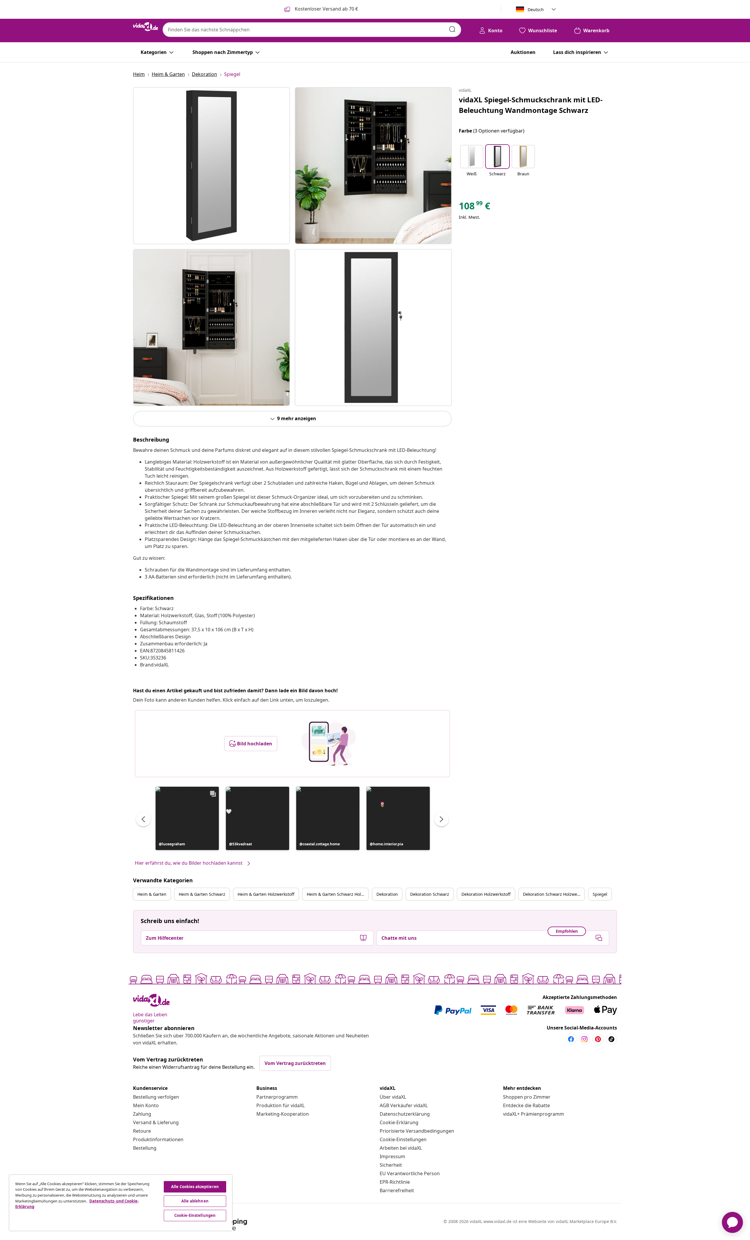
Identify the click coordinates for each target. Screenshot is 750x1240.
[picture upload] (328, 743)
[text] (474, 207)
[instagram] (584, 1039)
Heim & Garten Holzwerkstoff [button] (266, 894)
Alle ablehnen (195, 1201)
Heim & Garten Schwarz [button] (202, 894)
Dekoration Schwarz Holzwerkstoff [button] (553, 894)
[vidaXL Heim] (145, 26)
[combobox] (312, 29)
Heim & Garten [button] (151, 894)
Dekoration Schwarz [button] (429, 894)
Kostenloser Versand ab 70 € (326, 9)
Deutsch (536, 9)
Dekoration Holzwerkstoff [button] (486, 894)
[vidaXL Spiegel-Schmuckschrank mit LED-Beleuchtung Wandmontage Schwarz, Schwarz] (211, 166)
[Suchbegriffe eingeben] (452, 29)
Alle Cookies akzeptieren (195, 1186)
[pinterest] (598, 1039)
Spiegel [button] (600, 894)
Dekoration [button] (387, 894)
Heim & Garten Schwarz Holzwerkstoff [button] (337, 894)
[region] (120, 1203)
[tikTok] (611, 1039)
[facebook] (571, 1039)
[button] (187, 818)
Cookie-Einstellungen (403, 1139)
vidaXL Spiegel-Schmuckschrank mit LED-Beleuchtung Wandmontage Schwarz (531, 105)
